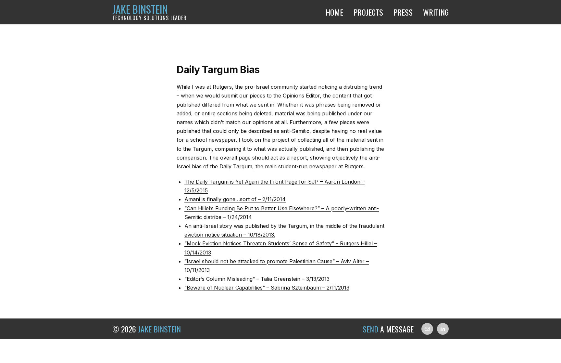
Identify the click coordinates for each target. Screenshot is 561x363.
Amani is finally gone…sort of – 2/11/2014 (235, 199)
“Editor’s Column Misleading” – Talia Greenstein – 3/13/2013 (257, 279)
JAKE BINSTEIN (149, 12)
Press (403, 12)
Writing (436, 12)
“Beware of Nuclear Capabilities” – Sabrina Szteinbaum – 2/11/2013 (266, 287)
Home (334, 12)
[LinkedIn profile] (443, 329)
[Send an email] (427, 329)
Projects (368, 12)
